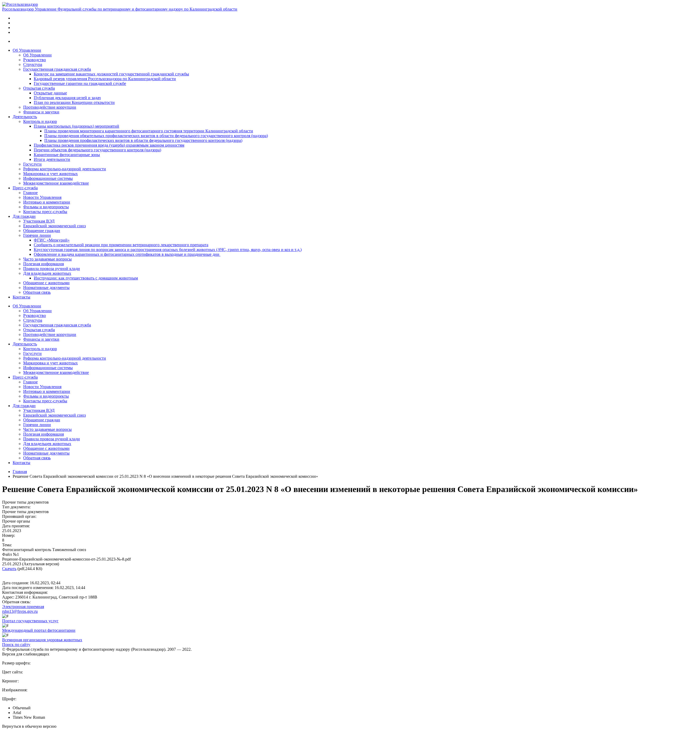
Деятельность (25, 116)
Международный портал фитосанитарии (38, 630)
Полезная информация (43, 264)
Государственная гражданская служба (57, 69)
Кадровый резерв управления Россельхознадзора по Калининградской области (105, 78)
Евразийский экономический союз (54, 226)
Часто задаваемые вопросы (47, 259)
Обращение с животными (46, 283)
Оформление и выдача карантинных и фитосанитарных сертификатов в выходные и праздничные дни (127, 254)
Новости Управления (42, 197)
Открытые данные (50, 93)
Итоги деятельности (52, 159)
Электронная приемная (23, 606)
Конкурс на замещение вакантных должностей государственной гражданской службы (111, 74)
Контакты (21, 297)
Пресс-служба (25, 188)
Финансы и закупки (41, 112)
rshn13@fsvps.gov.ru (20, 611)
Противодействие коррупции (49, 107)
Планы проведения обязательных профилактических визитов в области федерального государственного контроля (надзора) (156, 135)
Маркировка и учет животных (50, 173)
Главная (20, 471)
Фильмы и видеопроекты (46, 207)
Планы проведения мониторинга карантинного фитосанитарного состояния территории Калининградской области (148, 131)
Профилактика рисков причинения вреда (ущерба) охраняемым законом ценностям (109, 145)
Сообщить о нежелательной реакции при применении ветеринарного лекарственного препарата (121, 245)
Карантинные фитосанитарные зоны (67, 154)
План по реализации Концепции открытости (74, 102)
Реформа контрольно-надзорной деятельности (64, 169)
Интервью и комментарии (46, 202)
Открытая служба (39, 88)
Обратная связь (37, 292)
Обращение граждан (41, 230)
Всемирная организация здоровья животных (42, 640)
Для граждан (24, 216)
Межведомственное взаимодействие (56, 183)
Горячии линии (37, 235)
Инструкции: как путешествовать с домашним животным (86, 278)
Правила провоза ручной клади (51, 268)
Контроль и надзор (40, 121)
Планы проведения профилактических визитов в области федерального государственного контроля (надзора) (143, 140)
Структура (32, 64)
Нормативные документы (46, 287)
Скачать (9, 568)
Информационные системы (48, 178)
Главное (30, 192)
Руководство (34, 59)
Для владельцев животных (47, 273)
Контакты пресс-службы (45, 211)
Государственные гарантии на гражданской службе (80, 83)
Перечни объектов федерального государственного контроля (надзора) (97, 150)
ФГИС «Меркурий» (52, 240)
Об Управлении (27, 50)
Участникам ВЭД (39, 221)
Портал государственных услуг (30, 621)
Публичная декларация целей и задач (67, 97)
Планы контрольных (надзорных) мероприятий (76, 126)
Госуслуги (32, 164)
